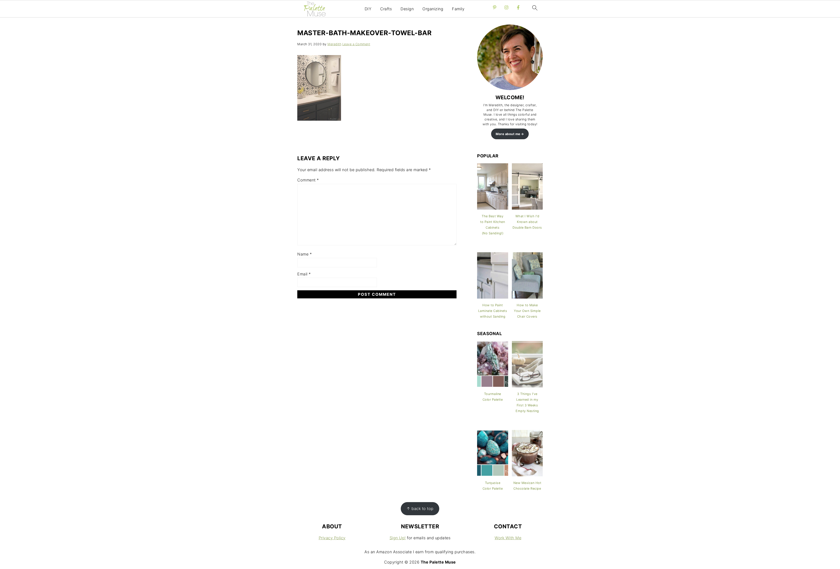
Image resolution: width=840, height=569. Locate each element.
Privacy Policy (332, 538)
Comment (308, 180)
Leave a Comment (356, 44)
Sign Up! (398, 538)
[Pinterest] (495, 7)
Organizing (432, 9)
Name (304, 254)
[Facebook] (518, 7)
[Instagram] (506, 7)
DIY (368, 9)
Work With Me (508, 538)
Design (407, 9)
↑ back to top (420, 508)
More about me (508, 134)
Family (458, 9)
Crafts (386, 9)
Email (304, 274)
